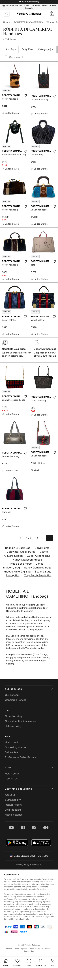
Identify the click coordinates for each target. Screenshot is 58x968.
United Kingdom (20, 949)
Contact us (11, 778)
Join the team (13, 810)
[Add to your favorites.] (25, 95)
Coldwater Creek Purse (21, 552)
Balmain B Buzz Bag (17, 548)
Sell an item (12, 752)
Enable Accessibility (29, 1)
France (9, 949)
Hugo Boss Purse (21, 564)
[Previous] (21, 538)
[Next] (37, 538)
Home (6, 22)
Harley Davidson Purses (27, 560)
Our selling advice (15, 747)
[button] (51, 13)
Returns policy (13, 726)
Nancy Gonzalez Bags (37, 568)
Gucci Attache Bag (38, 556)
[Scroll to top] (49, 538)
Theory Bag (13, 575)
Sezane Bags (43, 572)
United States (34, 949)
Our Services (13, 689)
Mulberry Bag (11, 568)
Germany (46, 949)
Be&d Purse (42, 548)
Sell (8, 736)
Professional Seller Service (20, 757)
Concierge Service (15, 700)
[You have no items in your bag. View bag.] (51, 13)
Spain (26, 951)
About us (10, 795)
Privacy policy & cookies (27, 864)
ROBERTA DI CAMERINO (28, 22)
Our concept (12, 695)
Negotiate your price (14, 349)
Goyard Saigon (13, 556)
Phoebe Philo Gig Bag (16, 572)
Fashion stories (14, 814)
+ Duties (40, 463)
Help (8, 768)
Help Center (12, 773)
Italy (32, 951)
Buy (7, 710)
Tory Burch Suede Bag (38, 575)
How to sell (11, 742)
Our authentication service (20, 721)
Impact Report (13, 805)
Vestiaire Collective (18, 789)
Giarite (43, 552)
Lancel (40, 564)
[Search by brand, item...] (6, 14)
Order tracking (13, 716)
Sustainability (13, 800)
